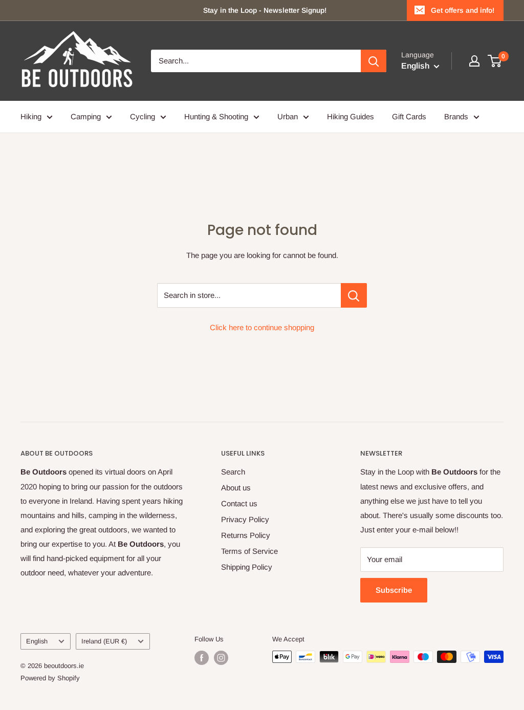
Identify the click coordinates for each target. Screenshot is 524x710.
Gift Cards (409, 116)
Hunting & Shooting (216, 116)
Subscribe (394, 590)
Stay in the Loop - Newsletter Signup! (264, 10)
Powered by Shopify (50, 678)
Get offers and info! (462, 10)
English (37, 641)
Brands (456, 116)
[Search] (373, 61)
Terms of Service (249, 551)
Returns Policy (245, 535)
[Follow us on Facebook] (201, 658)
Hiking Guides (350, 116)
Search (233, 471)
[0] (495, 61)
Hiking (30, 116)
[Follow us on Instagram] (221, 658)
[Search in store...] (354, 295)
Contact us (239, 503)
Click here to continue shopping (262, 327)
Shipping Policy (246, 567)
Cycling (142, 116)
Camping (86, 116)
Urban (287, 116)
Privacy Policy (245, 519)
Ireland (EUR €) (104, 641)
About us (236, 487)
